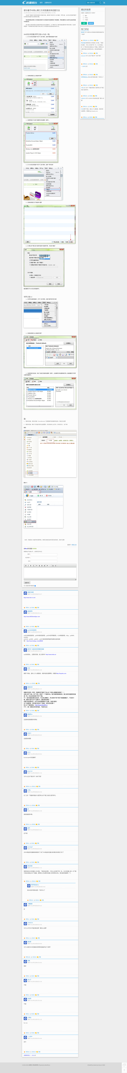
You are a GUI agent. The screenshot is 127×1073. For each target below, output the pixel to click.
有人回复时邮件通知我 (29, 585)
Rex (26, 548)
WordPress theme (92, 1065)
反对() (33, 607)
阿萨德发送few (84, 77)
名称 (28, 554)
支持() (27, 607)
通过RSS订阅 (104, 2)
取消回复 (34, 548)
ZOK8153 (83, 98)
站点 (29, 561)
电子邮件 (27, 557)
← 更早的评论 (26, 1055)
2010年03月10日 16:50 (29, 13)
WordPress (47, 1065)
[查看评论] (124, 1065)
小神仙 (29, 1017)
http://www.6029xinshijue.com (32, 616)
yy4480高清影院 (32, 630)
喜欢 (86, 15)
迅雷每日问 (48, 2)
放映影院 (30, 611)
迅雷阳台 (29, 3)
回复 (38, 607)
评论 (53, 13)
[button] (26, 566)
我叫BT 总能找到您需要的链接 (36, 649)
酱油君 (82, 32)
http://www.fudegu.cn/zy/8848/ (35, 641)
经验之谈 (74, 544)
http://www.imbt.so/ (51, 654)
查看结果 (91, 23)
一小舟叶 (83, 66)
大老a (82, 87)
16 (33, 1055)
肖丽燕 (29, 998)
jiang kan (83, 55)
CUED (103, 1065)
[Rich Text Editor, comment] (50, 573)
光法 (82, 109)
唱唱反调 (30, 687)
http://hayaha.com (61, 673)
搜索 (100, 3)
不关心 (86, 17)
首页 (41, 2)
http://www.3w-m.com (29, 597)
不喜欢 (86, 20)
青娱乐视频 (31, 592)
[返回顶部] (124, 1070)
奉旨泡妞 (83, 43)
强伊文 (49, 13)
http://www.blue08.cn (41, 705)
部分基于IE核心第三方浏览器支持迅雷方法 (42, 10)
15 (32, 1055)
